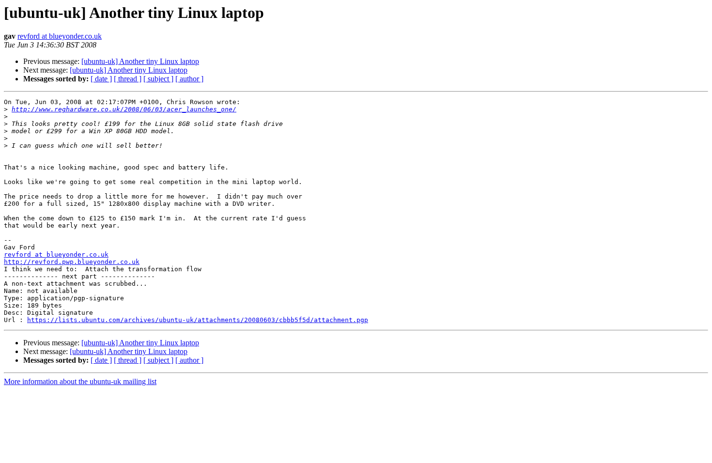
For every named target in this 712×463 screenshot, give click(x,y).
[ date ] (101, 79)
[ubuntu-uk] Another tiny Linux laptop (140, 61)
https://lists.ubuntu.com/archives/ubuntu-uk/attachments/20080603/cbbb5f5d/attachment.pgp (197, 320)
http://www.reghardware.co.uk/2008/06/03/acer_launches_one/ (124, 109)
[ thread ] (127, 79)
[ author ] (189, 79)
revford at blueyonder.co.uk (59, 36)
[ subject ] (158, 79)
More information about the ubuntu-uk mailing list (80, 381)
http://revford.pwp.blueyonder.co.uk (71, 261)
